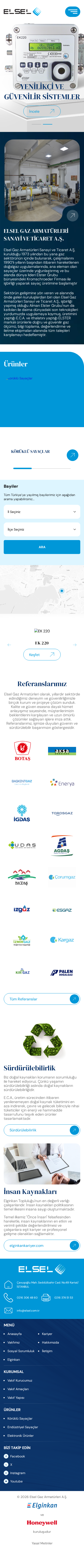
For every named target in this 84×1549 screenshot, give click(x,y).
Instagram (17, 1473)
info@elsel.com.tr (28, 1310)
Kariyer (47, 1334)
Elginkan (13, 1359)
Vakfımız (13, 1342)
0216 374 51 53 (63, 1297)
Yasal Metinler (42, 1543)
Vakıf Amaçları (18, 1389)
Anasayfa (14, 1334)
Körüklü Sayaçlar (19, 1418)
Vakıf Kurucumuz (19, 1380)
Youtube (16, 1481)
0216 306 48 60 (27, 1297)
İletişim (47, 1351)
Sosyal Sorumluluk (21, 1351)
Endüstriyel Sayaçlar (22, 1427)
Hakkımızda (50, 1342)
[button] (36, 124)
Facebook (17, 1456)
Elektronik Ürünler (20, 1436)
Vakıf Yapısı (15, 1397)
